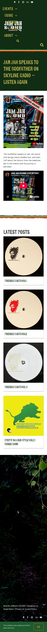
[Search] (18, 41)
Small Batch (8, 609)
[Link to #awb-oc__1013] (42, 45)
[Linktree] (15, 2)
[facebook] (19, 2)
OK (38, 627)
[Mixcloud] (27, 2)
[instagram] (23, 2)
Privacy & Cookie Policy (26, 609)
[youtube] (32, 2)
